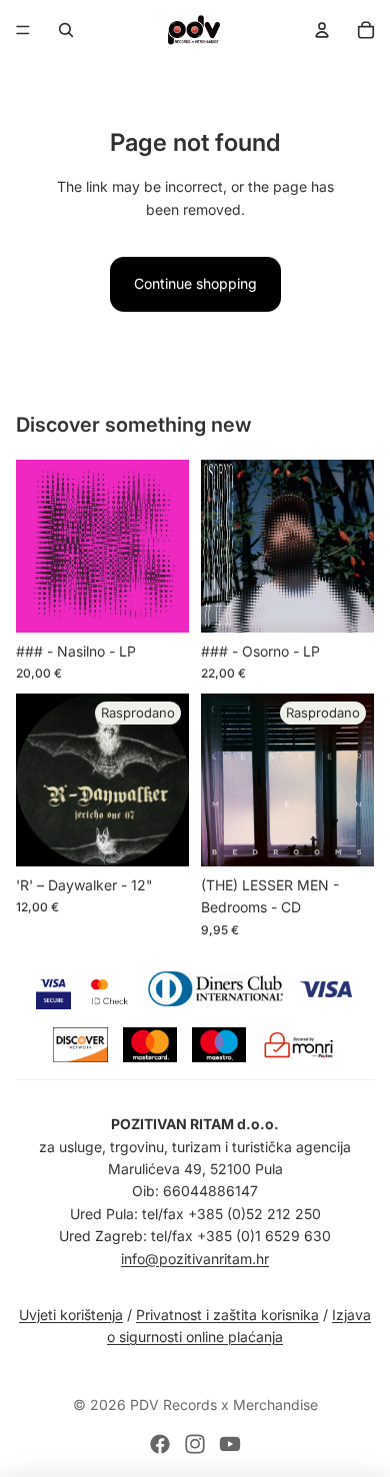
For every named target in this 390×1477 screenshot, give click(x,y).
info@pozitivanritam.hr (195, 1258)
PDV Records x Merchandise (224, 1404)
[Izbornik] (23, 30)
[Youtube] (230, 1444)
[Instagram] (195, 1444)
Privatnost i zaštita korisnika (227, 1314)
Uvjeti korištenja (71, 1314)
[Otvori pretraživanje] (66, 30)
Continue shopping (195, 283)
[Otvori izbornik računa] (322, 30)
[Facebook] (160, 1444)
